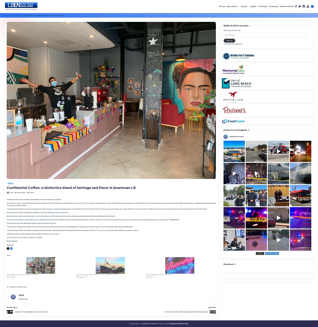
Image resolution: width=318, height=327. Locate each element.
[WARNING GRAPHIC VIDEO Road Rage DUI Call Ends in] (278, 218)
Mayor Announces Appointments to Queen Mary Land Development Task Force (97, 274)
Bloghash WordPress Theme (179, 323)
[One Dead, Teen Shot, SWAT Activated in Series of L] (300, 218)
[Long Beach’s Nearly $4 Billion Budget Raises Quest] (278, 195)
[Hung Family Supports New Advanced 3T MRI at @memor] (234, 173)
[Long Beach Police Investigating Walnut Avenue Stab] (256, 218)
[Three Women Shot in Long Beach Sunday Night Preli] (256, 173)
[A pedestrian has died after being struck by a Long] (300, 195)
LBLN (21, 295)
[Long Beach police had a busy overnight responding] (234, 218)
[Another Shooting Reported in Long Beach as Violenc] (300, 240)
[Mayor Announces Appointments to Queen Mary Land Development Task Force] (110, 265)
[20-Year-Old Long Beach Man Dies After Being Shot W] (256, 151)
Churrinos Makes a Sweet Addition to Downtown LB (159, 274)
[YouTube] (308, 6)
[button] (23, 299)
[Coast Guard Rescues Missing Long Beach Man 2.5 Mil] (278, 151)
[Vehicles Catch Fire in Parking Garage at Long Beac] (300, 173)
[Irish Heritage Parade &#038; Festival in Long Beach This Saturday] (41, 265)
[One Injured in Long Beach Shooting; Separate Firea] (256, 240)
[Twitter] (299, 6)
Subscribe (229, 40)
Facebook (229, 264)
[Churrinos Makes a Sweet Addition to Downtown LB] (180, 265)
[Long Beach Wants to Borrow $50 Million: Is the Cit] (278, 173)
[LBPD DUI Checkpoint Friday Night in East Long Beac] (300, 151)
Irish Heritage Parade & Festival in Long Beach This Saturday (23, 274)
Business (10, 183)
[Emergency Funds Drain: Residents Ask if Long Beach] (234, 240)
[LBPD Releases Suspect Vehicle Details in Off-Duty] (278, 240)
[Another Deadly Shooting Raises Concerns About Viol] (256, 195)
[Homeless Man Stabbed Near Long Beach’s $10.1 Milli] (234, 151)
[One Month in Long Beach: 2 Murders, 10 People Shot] (234, 195)
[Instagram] (304, 6)
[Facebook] (296, 6)
